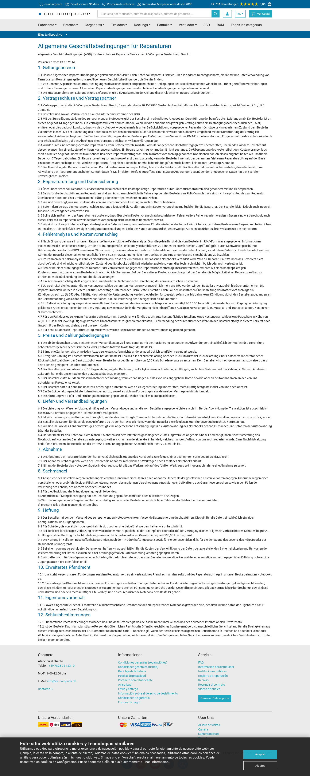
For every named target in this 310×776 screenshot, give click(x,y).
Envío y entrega (128, 689)
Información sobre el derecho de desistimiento (148, 693)
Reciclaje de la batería (132, 671)
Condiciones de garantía (134, 698)
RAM (220, 25)
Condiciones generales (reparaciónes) (142, 662)
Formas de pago (128, 702)
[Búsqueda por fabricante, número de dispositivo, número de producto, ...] (216, 13)
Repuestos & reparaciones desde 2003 (167, 4)
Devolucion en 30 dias (84, 4)
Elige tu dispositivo (50, 34)
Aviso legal (125, 684)
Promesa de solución (120, 4)
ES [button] (239, 13)
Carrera (203, 729)
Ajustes (260, 765)
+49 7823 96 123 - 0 (62, 665)
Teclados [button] (118, 25)
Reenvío (203, 680)
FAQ (201, 662)
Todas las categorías (246, 25)
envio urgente (53, 4)
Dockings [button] (141, 25)
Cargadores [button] (93, 25)
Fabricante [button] (46, 25)
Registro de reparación (213, 675)
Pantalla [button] (163, 25)
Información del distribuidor (216, 667)
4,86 (238, 4)
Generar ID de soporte (215, 698)
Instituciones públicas (212, 671)
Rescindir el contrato (211, 684)
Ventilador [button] (186, 25)
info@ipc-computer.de (61, 681)
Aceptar (260, 754)
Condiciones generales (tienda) (138, 667)
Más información (156, 762)
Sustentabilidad (208, 734)
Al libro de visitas (209, 725)
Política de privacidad (132, 675)
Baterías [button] (69, 25)
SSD (207, 25)
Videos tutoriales (209, 689)
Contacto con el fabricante (135, 680)
